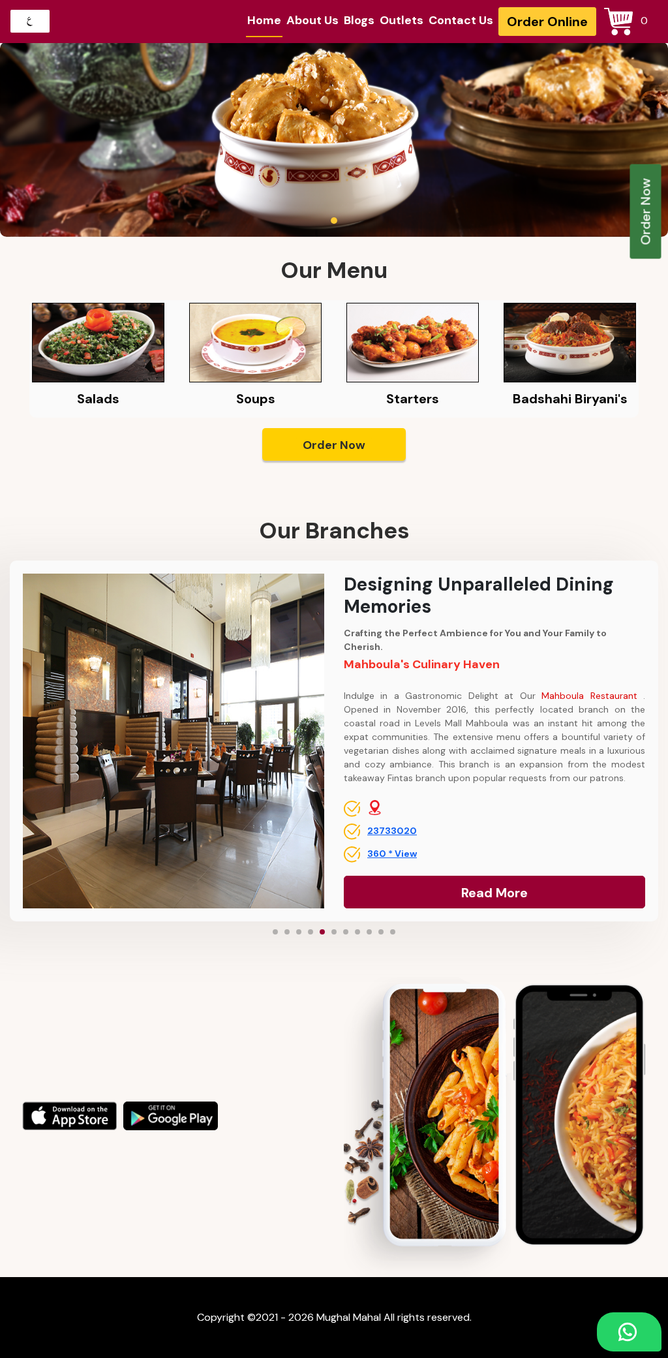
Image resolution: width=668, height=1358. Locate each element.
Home (264, 20)
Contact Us (461, 20)
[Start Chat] (629, 1331)
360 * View (392, 853)
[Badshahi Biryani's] (570, 341)
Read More (494, 892)
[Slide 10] (381, 932)
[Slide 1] (275, 932)
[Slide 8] (357, 932)
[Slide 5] (322, 932)
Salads (98, 398)
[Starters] (412, 341)
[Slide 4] (310, 932)
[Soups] (255, 341)
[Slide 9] (369, 932)
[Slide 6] (334, 932)
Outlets (401, 20)
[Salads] (98, 341)
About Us (312, 20)
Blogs (359, 20)
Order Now (645, 211)
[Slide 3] (298, 932)
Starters (412, 398)
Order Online (547, 21)
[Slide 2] (287, 932)
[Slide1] (334, 220)
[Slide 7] (345, 932)
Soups (255, 398)
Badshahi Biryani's (570, 398)
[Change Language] (30, 21)
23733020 (392, 831)
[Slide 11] (392, 932)
